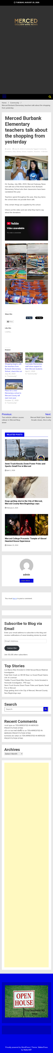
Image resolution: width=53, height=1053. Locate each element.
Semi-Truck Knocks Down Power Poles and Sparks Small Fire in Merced (25, 465)
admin (8, 149)
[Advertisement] (26, 60)
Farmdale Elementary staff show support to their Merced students (33, 366)
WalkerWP (27, 1050)
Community (29, 149)
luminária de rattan (11, 736)
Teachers (37, 151)
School (24, 151)
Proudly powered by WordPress (17, 1047)
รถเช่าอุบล (8, 725)
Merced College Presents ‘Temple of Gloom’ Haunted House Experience (26, 539)
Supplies (30, 151)
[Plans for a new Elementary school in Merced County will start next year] (14, 384)
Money (19, 151)
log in (15, 598)
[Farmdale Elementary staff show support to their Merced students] (34, 357)
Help (14, 151)
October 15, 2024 (12, 545)
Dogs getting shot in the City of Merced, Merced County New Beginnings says (23, 502)
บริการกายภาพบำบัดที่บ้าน (14, 730)
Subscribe (12, 648)
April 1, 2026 (10, 470)
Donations (8, 151)
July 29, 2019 (19, 149)
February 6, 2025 (12, 508)
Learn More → (26, 581)
